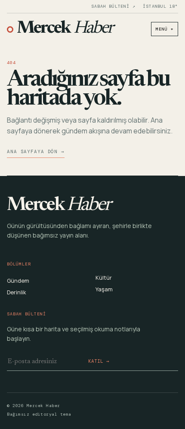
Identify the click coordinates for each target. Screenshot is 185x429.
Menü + (164, 29)
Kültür (104, 277)
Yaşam (104, 289)
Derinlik (16, 292)
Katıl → (98, 361)
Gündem (18, 280)
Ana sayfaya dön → (36, 151)
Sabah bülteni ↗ (113, 6)
